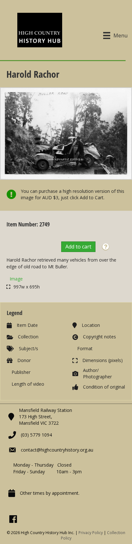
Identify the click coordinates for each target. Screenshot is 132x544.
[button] (105, 247)
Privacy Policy (90, 532)
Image (16, 279)
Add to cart (78, 246)
